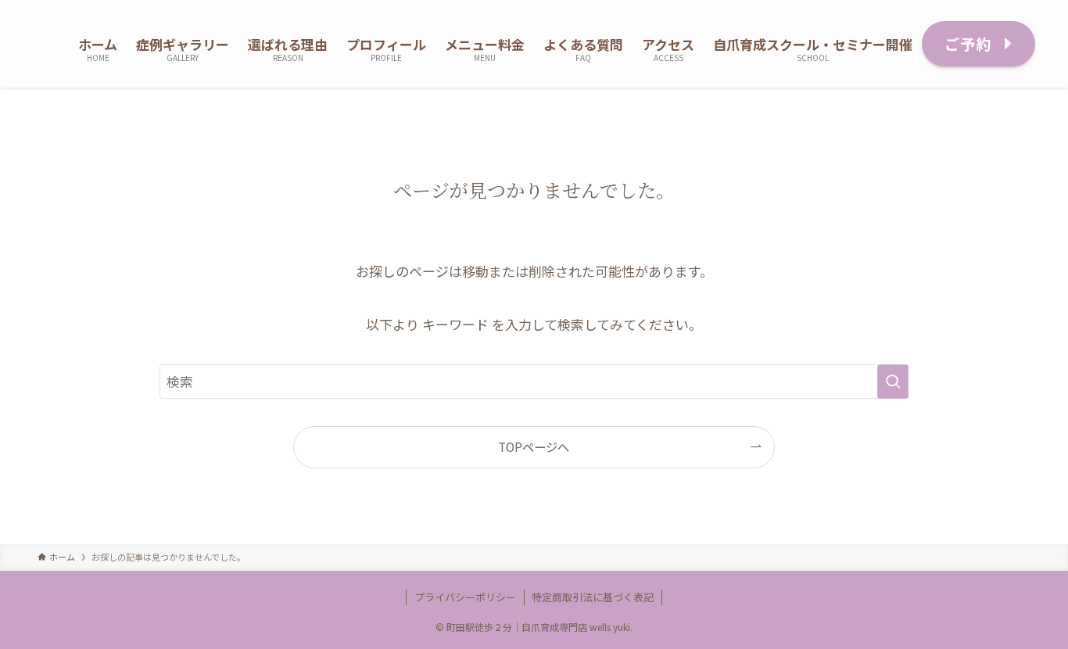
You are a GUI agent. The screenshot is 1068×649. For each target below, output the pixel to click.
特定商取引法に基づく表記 (593, 597)
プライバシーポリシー (465, 597)
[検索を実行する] (893, 381)
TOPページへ (533, 446)
